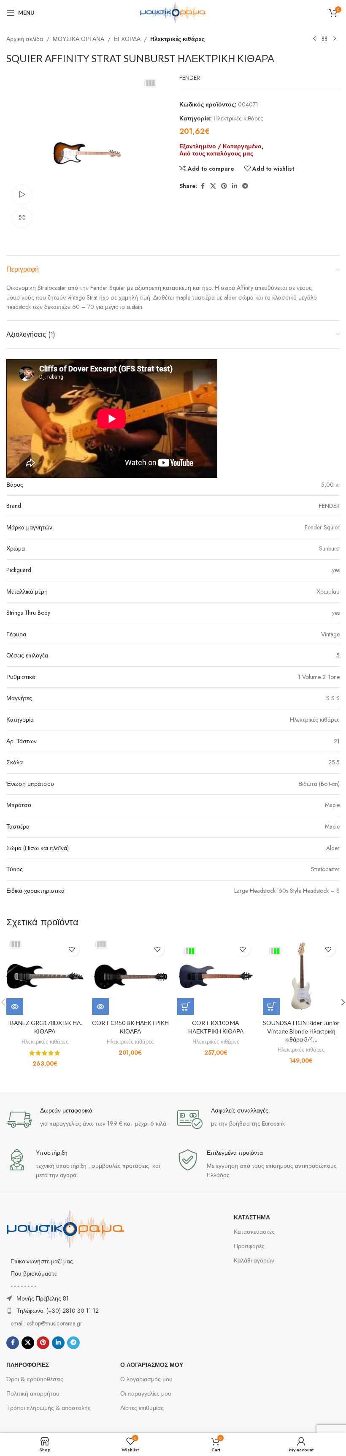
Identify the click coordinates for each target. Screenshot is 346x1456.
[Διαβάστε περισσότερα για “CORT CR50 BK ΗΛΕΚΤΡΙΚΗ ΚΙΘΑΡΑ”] (100, 1006)
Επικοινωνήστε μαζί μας (42, 1261)
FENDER (189, 78)
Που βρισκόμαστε (34, 1273)
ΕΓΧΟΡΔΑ (127, 39)
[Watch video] (22, 194)
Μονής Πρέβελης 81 (42, 1298)
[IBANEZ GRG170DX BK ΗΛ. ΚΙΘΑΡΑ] (45, 976)
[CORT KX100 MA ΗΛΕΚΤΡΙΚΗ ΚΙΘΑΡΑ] (215, 976)
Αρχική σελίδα (24, 39)
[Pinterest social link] (224, 186)
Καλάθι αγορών (254, 1260)
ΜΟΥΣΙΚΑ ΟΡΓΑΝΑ (78, 39)
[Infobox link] (87, 1119)
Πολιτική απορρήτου (32, 1393)
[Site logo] (173, 12)
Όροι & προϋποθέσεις (34, 1379)
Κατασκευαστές (254, 1231)
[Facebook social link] (202, 186)
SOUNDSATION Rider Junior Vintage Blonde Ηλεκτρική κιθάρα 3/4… (301, 1031)
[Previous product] (314, 39)
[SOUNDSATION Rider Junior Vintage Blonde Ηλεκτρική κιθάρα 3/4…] (301, 976)
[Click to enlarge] (22, 217)
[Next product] (335, 39)
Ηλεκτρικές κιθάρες (177, 39)
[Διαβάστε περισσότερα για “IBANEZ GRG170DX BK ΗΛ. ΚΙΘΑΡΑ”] (14, 1006)
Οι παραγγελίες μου (145, 1393)
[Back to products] (324, 39)
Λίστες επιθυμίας (142, 1408)
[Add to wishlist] (72, 949)
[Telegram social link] (245, 186)
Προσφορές (249, 1246)
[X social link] (213, 186)
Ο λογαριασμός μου (146, 1379)
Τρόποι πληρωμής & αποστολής (48, 1408)
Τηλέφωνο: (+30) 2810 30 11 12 (57, 1310)
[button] (185, 1006)
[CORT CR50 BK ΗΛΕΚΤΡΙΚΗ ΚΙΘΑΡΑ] (130, 976)
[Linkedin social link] (235, 186)
